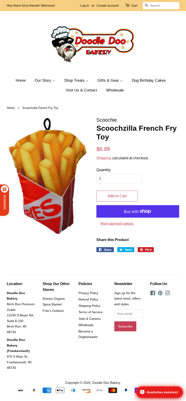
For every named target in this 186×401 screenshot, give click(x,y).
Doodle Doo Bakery (106, 382)
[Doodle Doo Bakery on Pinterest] (160, 294)
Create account (108, 5)
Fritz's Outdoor (53, 310)
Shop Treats (75, 80)
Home (21, 80)
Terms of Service (90, 312)
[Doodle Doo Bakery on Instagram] (167, 294)
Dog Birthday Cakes (149, 80)
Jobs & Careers (89, 318)
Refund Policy (88, 299)
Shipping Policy (89, 306)
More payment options (117, 223)
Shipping (103, 158)
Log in (84, 5)
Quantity (103, 170)
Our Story (43, 80)
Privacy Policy (88, 293)
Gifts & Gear (109, 80)
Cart (134, 5)
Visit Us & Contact (81, 90)
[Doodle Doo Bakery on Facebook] (152, 294)
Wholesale (115, 90)
